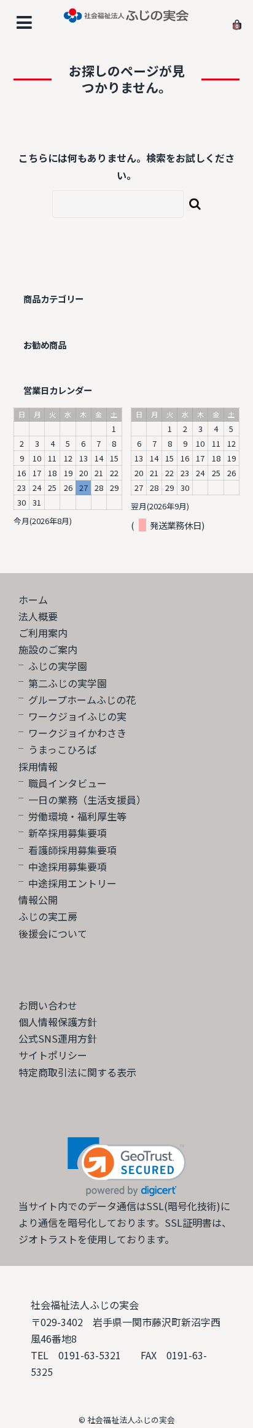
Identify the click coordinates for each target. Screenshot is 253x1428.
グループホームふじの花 (82, 699)
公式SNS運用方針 (57, 1038)
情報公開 (38, 899)
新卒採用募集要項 (67, 832)
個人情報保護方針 (57, 1021)
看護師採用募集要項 (72, 850)
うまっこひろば (62, 749)
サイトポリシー (52, 1055)
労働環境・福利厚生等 (77, 816)
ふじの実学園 (57, 665)
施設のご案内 (47, 649)
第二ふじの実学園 (67, 683)
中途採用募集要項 (67, 866)
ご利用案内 (43, 632)
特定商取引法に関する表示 (77, 1072)
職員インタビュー (67, 783)
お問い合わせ (47, 1005)
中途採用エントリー (72, 883)
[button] (127, 1167)
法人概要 (38, 616)
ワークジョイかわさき (77, 732)
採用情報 (38, 766)
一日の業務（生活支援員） (87, 799)
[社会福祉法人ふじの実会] (126, 14)
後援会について (52, 933)
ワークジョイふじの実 (77, 716)
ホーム (33, 599)
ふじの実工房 (47, 916)
